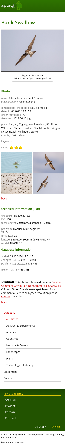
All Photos (12, 319)
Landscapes (13, 352)
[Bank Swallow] (16, 153)
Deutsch (40, 427)
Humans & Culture (17, 345)
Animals (11, 332)
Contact (10, 418)
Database (9, 312)
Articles (10, 399)
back (4, 198)
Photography (14, 393)
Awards (8, 378)
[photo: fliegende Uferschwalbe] (32, 51)
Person (10, 412)
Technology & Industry (19, 365)
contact (5, 296)
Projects (11, 406)
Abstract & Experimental (20, 325)
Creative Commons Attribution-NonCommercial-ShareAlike (31, 283)
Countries (12, 338)
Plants (10, 358)
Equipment (10, 372)
